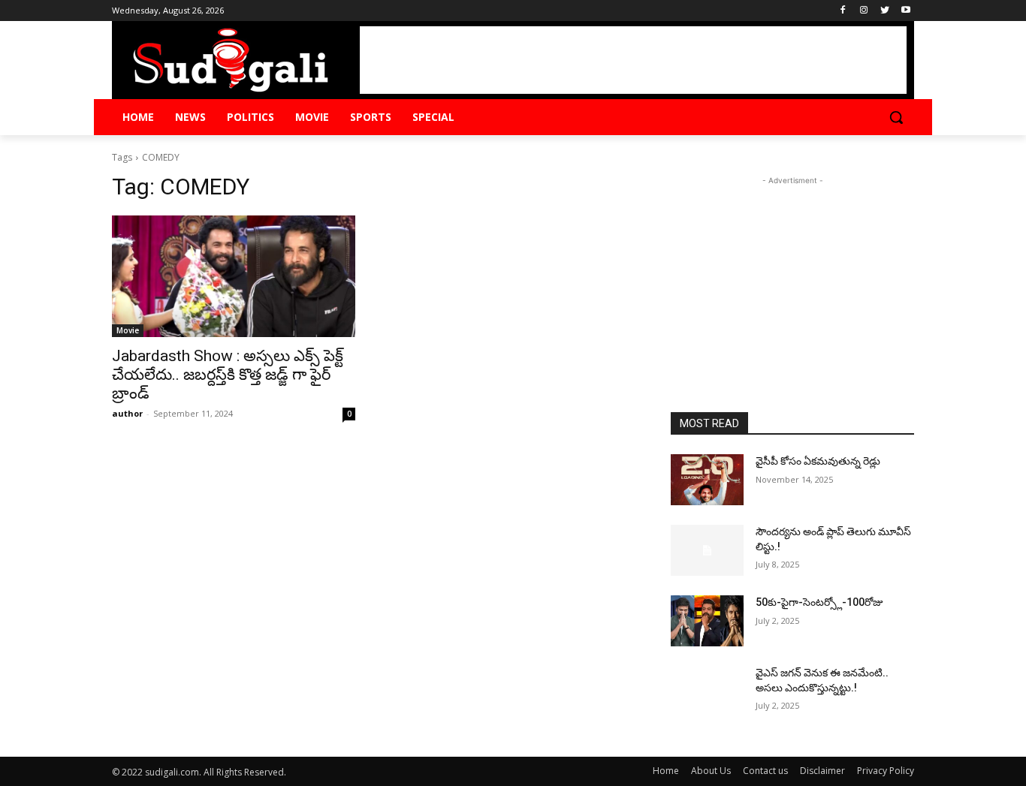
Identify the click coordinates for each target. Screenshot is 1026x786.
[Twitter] (884, 11)
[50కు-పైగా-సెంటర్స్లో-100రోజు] (707, 620)
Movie (127, 330)
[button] (896, 117)
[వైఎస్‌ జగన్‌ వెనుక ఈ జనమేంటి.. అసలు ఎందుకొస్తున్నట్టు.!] (707, 691)
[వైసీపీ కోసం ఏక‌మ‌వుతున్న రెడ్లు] (707, 479)
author (127, 413)
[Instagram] (864, 11)
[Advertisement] (633, 60)
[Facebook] (843, 11)
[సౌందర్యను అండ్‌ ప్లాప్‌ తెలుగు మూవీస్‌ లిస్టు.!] (707, 550)
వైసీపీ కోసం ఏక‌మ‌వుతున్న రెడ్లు (818, 461)
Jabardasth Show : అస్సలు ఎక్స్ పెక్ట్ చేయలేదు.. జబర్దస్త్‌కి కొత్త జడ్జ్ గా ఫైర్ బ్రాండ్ (227, 374)
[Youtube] (905, 11)
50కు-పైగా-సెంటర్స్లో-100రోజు (819, 602)
